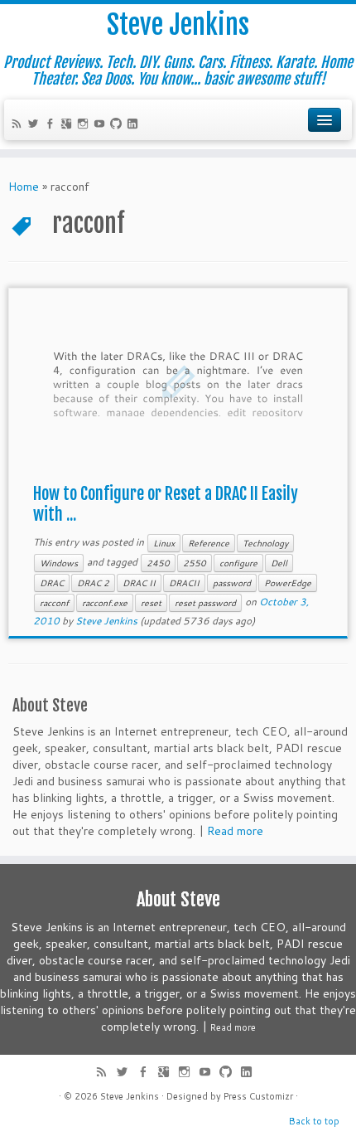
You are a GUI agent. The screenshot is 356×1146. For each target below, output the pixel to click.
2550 (194, 563)
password (232, 583)
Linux (164, 543)
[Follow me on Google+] (68, 125)
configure (238, 563)
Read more (235, 831)
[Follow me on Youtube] (102, 125)
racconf (54, 603)
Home (23, 186)
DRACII (184, 583)
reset (151, 603)
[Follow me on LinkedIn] (135, 125)
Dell (279, 563)
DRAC (52, 583)
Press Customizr (258, 1096)
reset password (205, 603)
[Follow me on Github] (118, 125)
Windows (59, 563)
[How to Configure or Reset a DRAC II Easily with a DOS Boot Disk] (178, 382)
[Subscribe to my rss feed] (19, 125)
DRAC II (139, 583)
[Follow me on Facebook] (52, 125)
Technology (265, 543)
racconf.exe (104, 603)
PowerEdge (287, 583)
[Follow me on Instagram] (85, 125)
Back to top (314, 1121)
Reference (208, 543)
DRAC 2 (93, 583)
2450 (158, 563)
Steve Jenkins (178, 24)
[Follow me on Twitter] (35, 125)
